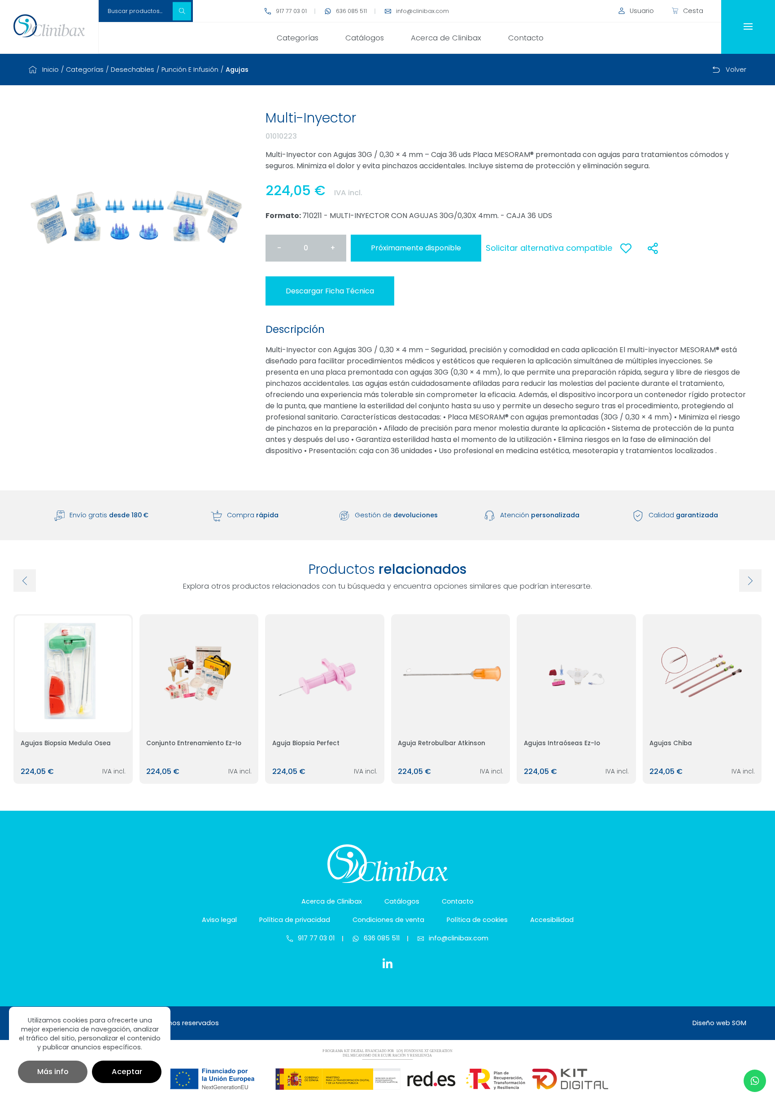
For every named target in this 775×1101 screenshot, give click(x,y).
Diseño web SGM (719, 1022)
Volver (736, 69)
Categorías (297, 37)
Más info (53, 1071)
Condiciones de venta (388, 919)
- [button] (279, 248)
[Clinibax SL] (49, 25)
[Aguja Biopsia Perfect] (324, 674)
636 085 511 (351, 11)
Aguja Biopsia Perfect (306, 743)
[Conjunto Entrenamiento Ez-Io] (199, 674)
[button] (182, 11)
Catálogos (364, 37)
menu (748, 27)
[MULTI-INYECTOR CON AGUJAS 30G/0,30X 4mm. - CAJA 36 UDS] (136, 215)
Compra (253, 515)
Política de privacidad (294, 919)
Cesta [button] (693, 10)
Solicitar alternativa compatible (549, 247)
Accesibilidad (552, 919)
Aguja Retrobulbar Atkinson (441, 743)
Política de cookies (477, 919)
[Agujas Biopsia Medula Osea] (73, 674)
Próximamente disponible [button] (416, 248)
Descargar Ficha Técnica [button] (330, 291)
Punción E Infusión (189, 69)
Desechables (132, 69)
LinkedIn (387, 963)
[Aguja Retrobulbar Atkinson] (450, 674)
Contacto (526, 37)
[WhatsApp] (755, 1081)
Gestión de (396, 515)
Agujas (237, 69)
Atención (539, 515)
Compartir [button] (652, 248)
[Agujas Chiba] (702, 674)
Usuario (642, 10)
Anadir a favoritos (625, 253)
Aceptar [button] (127, 1071)
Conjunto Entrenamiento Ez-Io (193, 743)
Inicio (50, 69)
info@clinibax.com (422, 11)
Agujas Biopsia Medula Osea (66, 743)
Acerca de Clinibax (446, 37)
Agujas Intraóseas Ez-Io (562, 743)
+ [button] (332, 248)
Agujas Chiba (670, 743)
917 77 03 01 (291, 11)
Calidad (683, 515)
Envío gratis (109, 515)
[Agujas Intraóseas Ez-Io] (576, 674)
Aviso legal (219, 919)
